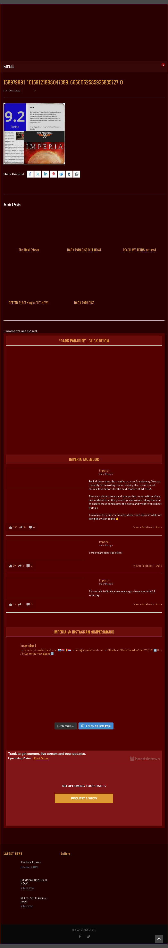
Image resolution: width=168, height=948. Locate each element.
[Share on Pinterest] (53, 174)
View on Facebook (142, 527)
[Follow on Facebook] (80, 936)
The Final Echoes (28, 249)
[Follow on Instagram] (88, 936)
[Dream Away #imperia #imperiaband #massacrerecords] (136, 705)
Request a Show (84, 798)
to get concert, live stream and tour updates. (47, 753)
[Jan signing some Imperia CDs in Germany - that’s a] (31, 705)
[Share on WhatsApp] (77, 174)
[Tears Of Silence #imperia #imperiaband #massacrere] (136, 674)
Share (159, 527)
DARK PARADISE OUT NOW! (84, 249)
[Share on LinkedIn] (45, 174)
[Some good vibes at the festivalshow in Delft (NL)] (31, 674)
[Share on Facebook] (30, 174)
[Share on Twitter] (38, 174)
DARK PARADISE (84, 302)
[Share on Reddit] (61, 174)
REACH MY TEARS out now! (139, 249)
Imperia (104, 470)
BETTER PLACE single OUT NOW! (29, 302)
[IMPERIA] (84, 32)
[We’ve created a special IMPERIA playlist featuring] (84, 674)
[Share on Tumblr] (69, 174)
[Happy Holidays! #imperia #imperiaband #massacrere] (84, 705)
